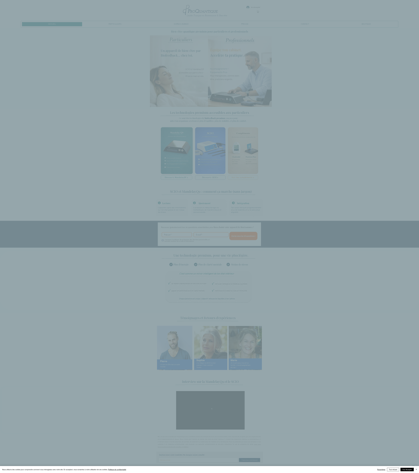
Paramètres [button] (381, 469)
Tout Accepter (407, 469)
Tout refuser (393, 469)
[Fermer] (416, 469)
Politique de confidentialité (117, 469)
